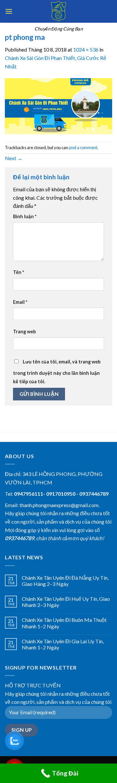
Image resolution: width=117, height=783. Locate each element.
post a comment (83, 147)
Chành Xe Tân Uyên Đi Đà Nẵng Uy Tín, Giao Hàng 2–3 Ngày (65, 581)
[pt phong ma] (58, 105)
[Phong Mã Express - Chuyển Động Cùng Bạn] (58, 11)
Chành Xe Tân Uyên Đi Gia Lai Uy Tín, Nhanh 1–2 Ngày (63, 644)
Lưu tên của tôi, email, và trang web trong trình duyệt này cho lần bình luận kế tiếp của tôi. (56, 371)
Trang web (24, 331)
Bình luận (24, 216)
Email (20, 302)
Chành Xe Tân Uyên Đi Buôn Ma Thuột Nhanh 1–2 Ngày (64, 623)
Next (13, 158)
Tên (18, 272)
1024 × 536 (85, 49)
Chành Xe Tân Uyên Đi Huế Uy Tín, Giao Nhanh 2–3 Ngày (66, 602)
